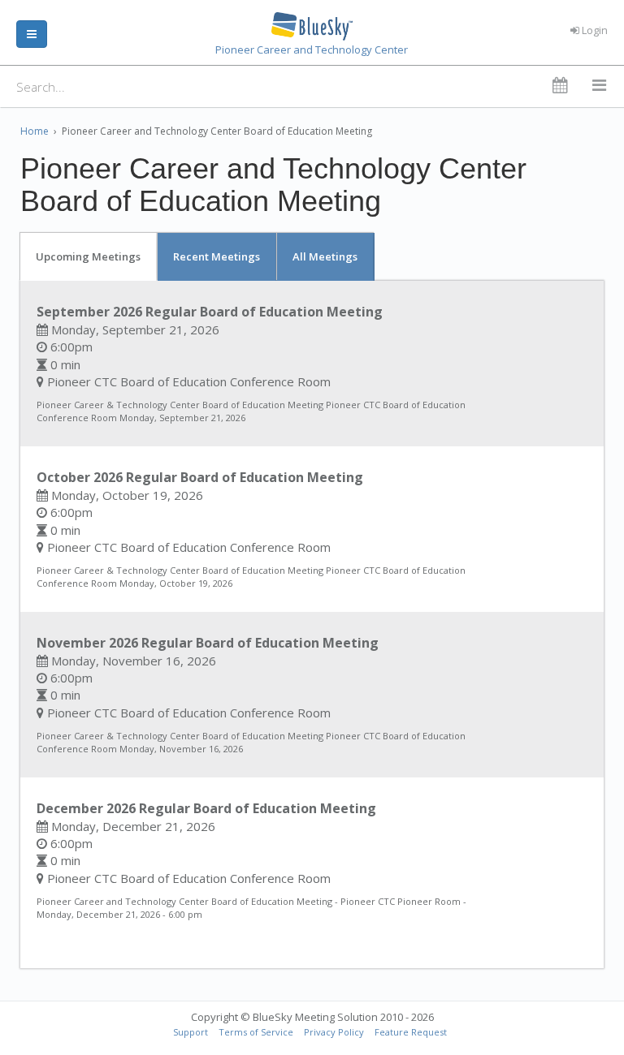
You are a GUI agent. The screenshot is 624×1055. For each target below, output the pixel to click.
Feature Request (411, 1032)
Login (593, 30)
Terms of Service (256, 1032)
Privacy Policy (334, 1032)
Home (34, 131)
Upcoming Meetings (88, 256)
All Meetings (325, 256)
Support (190, 1032)
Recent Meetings (216, 256)
